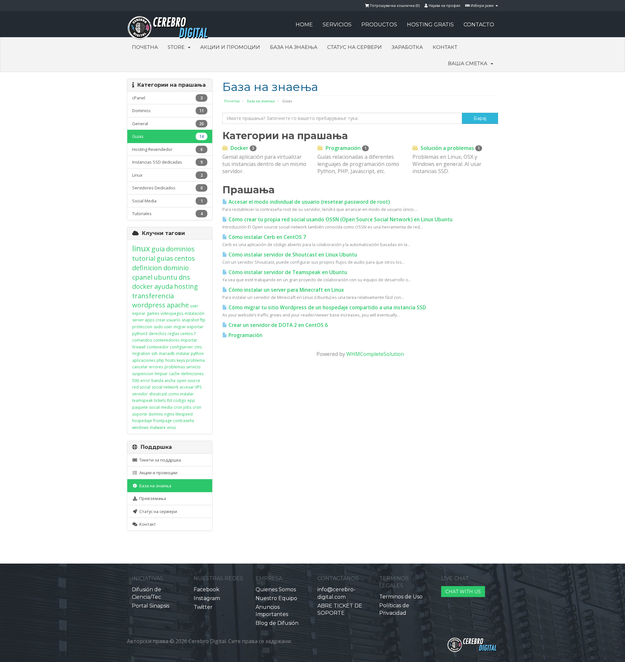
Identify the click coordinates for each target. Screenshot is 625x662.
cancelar (140, 367)
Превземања (151, 498)
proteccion (142, 327)
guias (165, 258)
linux (141, 248)
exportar (195, 327)
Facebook (206, 589)
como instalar (181, 394)
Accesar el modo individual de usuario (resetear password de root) (308, 202)
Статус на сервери (354, 47)
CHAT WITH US (463, 592)
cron (197, 407)
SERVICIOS (337, 25)
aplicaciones (143, 360)
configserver (181, 347)
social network (165, 387)
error (145, 380)
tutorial (143, 258)
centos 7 (188, 333)
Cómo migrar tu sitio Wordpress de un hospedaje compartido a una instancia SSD (326, 307)
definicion (147, 267)
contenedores (166, 340)
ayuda (163, 286)
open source (188, 380)
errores (156, 367)
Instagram (207, 598)
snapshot (190, 320)
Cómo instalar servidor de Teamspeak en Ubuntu (287, 272)
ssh (154, 353)
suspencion (142, 373)
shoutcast (158, 394)
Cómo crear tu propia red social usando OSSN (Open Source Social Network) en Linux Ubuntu (339, 219)
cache (174, 373)
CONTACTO (479, 25)
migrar (180, 327)
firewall (139, 347)
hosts (170, 360)
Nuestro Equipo (276, 598)
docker (142, 286)
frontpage (162, 420)
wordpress (148, 305)
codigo (179, 400)
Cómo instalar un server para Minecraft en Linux (285, 290)
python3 (139, 333)
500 (135, 380)
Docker (241, 148)
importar (189, 340)
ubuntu (165, 277)
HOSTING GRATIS (430, 25)
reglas (173, 333)
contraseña (183, 420)
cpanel (142, 277)
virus (171, 427)
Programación (345, 148)
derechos (157, 333)
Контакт (445, 47)
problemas (174, 367)
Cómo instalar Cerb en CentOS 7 (266, 237)
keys (181, 360)
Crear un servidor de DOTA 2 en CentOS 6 (277, 325)
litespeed (184, 414)
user (194, 306)
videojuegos (171, 313)
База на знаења (293, 47)
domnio (155, 414)
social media (161, 407)
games (153, 313)
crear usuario (168, 320)
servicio (193, 367)
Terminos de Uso (401, 597)
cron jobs (182, 407)
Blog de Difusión (277, 623)
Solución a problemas (449, 148)
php (160, 360)
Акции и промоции (230, 47)
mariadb (167, 353)
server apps (143, 320)
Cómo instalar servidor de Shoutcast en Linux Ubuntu (292, 254)
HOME (304, 25)
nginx (169, 414)
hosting (186, 286)
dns (184, 277)
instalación (194, 313)
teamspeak (142, 400)
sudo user (163, 327)
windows (140, 427)
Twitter (203, 607)
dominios (180, 248)
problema (195, 360)
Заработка (407, 47)
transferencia (153, 295)
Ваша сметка (469, 63)
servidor (140, 394)
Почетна (145, 47)
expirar (139, 313)
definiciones (192, 373)
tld (169, 400)
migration (141, 353)
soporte (139, 414)
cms (198, 347)
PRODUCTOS (379, 25)
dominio (176, 267)
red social (141, 387)
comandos (142, 340)
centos (184, 258)
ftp (202, 320)
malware (158, 427)
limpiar (161, 373)
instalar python (190, 353)
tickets (160, 400)
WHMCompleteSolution (375, 354)
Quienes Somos (276, 589)
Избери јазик (482, 5)
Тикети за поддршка (159, 460)
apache (178, 305)
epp (191, 400)
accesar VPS (190, 387)
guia (158, 248)
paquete (140, 407)
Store (177, 47)
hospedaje (142, 420)
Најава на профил (444, 5)
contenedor (158, 347)
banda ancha (163, 380)
